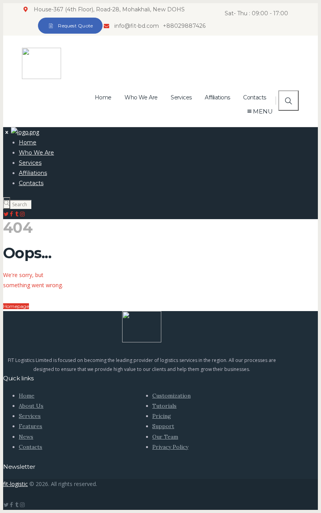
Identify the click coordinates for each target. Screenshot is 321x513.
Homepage (16, 306)
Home (26, 395)
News (26, 436)
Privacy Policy (170, 446)
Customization (171, 395)
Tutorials (164, 405)
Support (163, 426)
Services (30, 415)
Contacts (30, 446)
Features (30, 426)
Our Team (165, 436)
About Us (31, 405)
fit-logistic (15, 484)
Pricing (161, 415)
